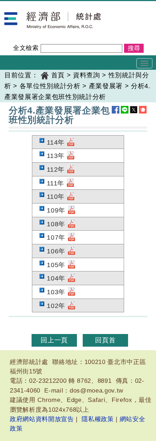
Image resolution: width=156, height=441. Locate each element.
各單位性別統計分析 (50, 86)
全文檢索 (26, 47)
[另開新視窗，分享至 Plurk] (142, 110)
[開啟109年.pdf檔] (71, 210)
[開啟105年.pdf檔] (71, 265)
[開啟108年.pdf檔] (71, 224)
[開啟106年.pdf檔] (71, 251)
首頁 (58, 75)
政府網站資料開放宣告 (42, 419)
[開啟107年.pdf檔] (71, 237)
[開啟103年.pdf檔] (71, 292)
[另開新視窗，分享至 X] (133, 110)
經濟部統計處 (24, 5)
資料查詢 (86, 75)
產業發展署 (106, 86)
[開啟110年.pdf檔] (70, 196)
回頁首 (105, 340)
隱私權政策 (98, 419)
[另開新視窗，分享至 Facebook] (115, 110)
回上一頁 (54, 340)
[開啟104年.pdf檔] (71, 278)
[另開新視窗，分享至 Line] (124, 110)
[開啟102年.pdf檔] (71, 305)
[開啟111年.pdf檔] (70, 183)
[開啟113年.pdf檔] (70, 155)
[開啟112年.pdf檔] (70, 169)
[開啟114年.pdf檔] (70, 142)
